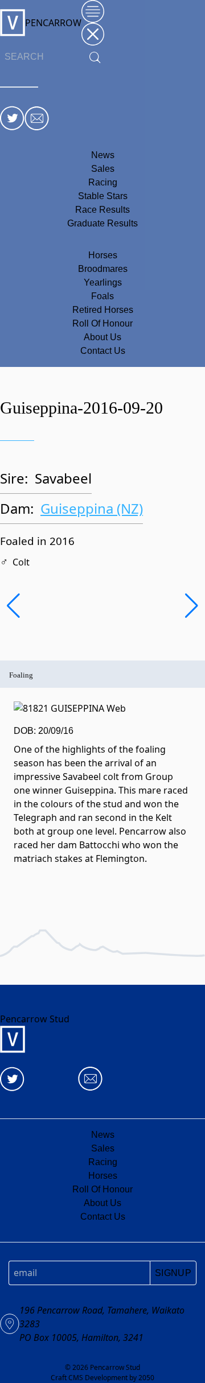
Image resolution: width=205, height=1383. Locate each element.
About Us (102, 337)
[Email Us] (36, 118)
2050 (146, 1377)
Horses (102, 255)
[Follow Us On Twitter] (12, 118)
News (102, 155)
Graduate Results (102, 223)
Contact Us (102, 351)
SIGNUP (173, 1273)
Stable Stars (103, 196)
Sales (102, 169)
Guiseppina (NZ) (91, 508)
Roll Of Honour (102, 323)
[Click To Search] (95, 57)
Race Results (102, 209)
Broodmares (103, 269)
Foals (102, 296)
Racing (102, 182)
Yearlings (103, 282)
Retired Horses (102, 310)
